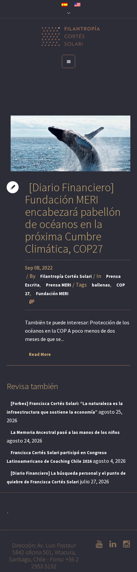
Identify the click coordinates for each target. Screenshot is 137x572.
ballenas (101, 285)
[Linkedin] (111, 544)
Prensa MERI (58, 285)
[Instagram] (124, 544)
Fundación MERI (52, 293)
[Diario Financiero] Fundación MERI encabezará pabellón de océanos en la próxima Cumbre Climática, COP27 (73, 218)
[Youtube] (97, 544)
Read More (40, 354)
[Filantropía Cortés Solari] (68, 36)
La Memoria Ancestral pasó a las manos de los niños (65, 432)
